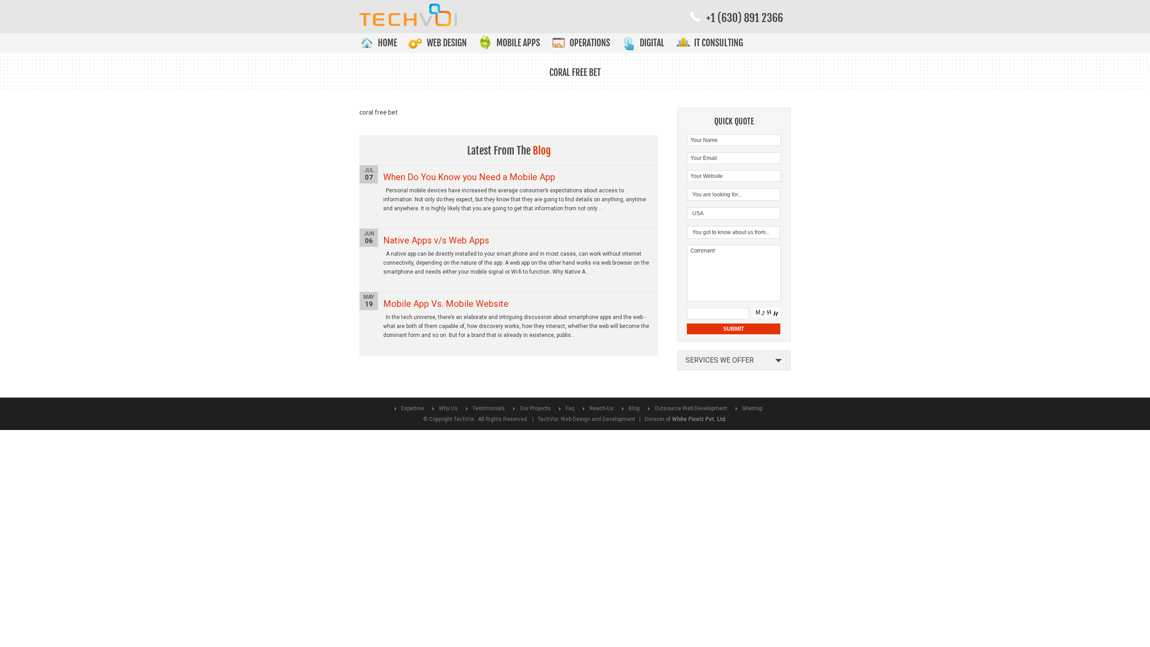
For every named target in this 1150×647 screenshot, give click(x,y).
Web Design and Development (598, 419)
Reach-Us (601, 408)
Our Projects (535, 408)
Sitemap (752, 408)
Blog (634, 408)
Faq (570, 408)
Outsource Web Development (691, 408)
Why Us (448, 408)
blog (542, 150)
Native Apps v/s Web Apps (436, 240)
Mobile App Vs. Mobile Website (446, 303)
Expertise (412, 408)
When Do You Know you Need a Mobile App (469, 177)
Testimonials (489, 408)
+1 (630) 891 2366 (744, 18)
